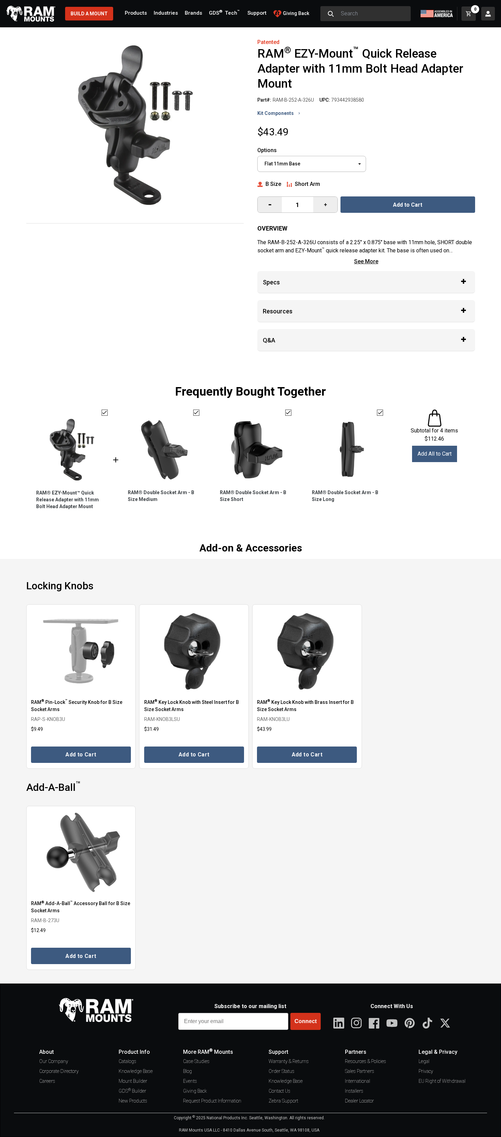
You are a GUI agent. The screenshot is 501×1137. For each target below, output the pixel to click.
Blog (187, 1071)
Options (267, 150)
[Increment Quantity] (270, 204)
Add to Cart (407, 205)
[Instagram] (356, 1023)
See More (366, 261)
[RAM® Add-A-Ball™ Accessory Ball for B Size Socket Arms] (81, 853)
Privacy (426, 1071)
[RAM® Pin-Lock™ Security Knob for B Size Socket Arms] (81, 651)
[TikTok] (427, 1023)
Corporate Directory (59, 1071)
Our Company (53, 1061)
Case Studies (196, 1061)
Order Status (281, 1071)
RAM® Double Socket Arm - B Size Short (253, 496)
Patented (268, 42)
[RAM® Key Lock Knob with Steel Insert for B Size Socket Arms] (193, 651)
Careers (47, 1081)
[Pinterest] (409, 1023)
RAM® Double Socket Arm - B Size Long (345, 496)
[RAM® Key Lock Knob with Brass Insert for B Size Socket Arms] (307, 651)
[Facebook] (374, 1023)
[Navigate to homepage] (30, 13)
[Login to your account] (488, 13)
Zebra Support (283, 1101)
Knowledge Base (136, 1071)
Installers (354, 1091)
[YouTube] (391, 1023)
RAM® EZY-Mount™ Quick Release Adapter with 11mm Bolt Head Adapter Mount (67, 499)
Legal (424, 1061)
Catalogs (127, 1061)
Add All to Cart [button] (435, 454)
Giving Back (195, 1091)
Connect (305, 1021)
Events (190, 1081)
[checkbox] (105, 413)
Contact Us (279, 1091)
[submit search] (330, 13)
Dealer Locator (359, 1101)
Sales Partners (359, 1071)
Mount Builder (133, 1081)
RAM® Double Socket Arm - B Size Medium (161, 496)
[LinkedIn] (338, 1023)
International (357, 1081)
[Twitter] (445, 1023)
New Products (133, 1101)
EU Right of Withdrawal (442, 1081)
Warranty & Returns (289, 1061)
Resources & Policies (365, 1061)
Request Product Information (212, 1101)
